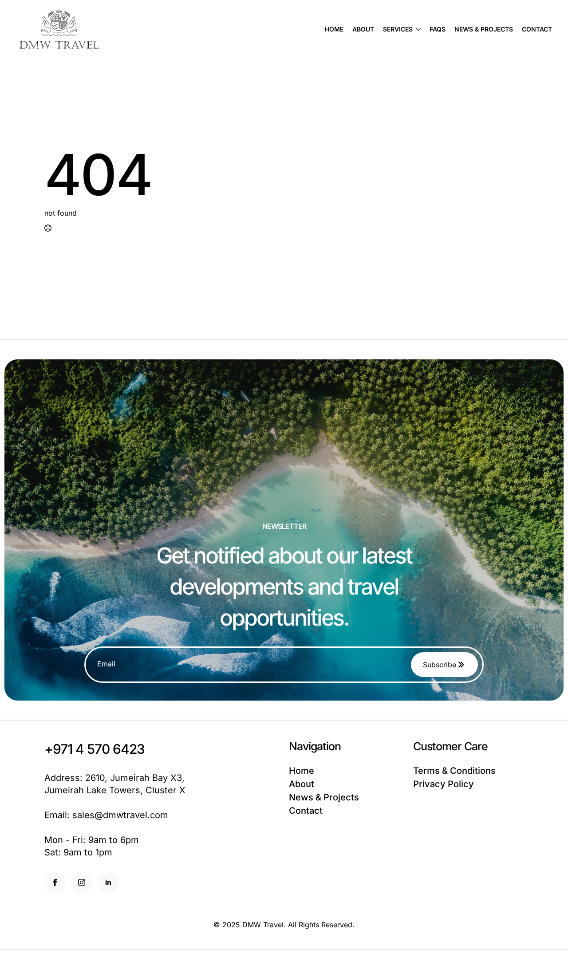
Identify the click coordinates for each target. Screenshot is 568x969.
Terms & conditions (454, 770)
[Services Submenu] (417, 29)
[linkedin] (108, 882)
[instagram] (81, 882)
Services (398, 29)
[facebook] (55, 882)
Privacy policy (443, 784)
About (363, 29)
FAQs (438, 29)
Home (334, 29)
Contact (537, 29)
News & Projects (483, 29)
